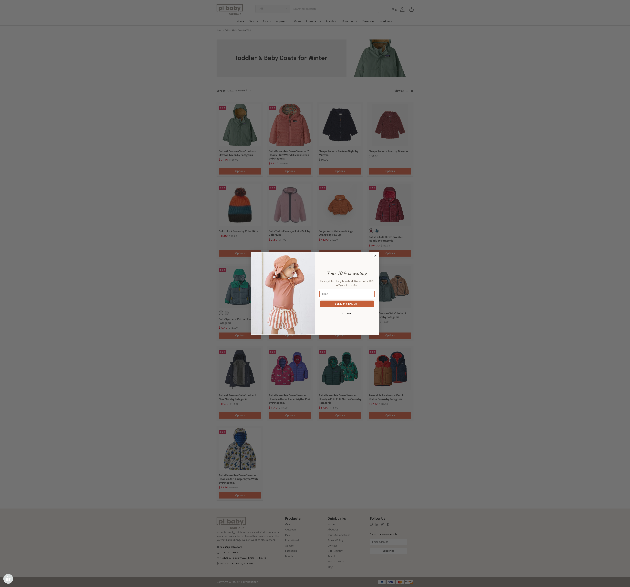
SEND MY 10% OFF (347, 303)
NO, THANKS (347, 314)
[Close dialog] (375, 256)
